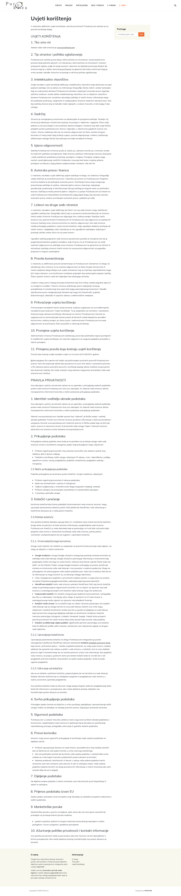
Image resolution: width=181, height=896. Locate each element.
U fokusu (111, 5)
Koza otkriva (97, 5)
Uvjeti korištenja (78, 864)
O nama (122, 5)
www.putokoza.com (66, 47)
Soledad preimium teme (99, 643)
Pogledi (69, 5)
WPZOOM (148, 891)
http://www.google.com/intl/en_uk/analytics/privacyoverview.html (70, 581)
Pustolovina (82, 5)
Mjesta (58, 5)
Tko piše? (76, 862)
